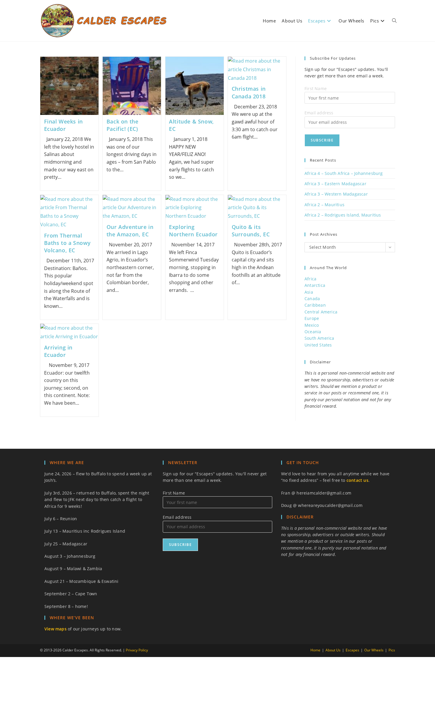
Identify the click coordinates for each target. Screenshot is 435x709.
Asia (308, 292)
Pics (392, 650)
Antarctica (314, 285)
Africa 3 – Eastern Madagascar (335, 183)
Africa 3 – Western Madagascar (336, 194)
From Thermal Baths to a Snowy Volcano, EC (67, 243)
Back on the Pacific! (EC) (122, 125)
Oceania (312, 331)
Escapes (352, 650)
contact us (357, 480)
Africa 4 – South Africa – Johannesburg (343, 173)
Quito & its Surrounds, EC (251, 230)
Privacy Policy (137, 650)
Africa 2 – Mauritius (324, 204)
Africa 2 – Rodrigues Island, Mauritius (342, 215)
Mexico (311, 325)
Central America (320, 312)
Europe (311, 318)
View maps (55, 629)
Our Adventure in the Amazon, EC (130, 230)
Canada (312, 298)
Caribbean (315, 305)
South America (319, 338)
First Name (315, 88)
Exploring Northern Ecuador (193, 230)
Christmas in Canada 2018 (249, 92)
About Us (333, 650)
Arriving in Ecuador (58, 351)
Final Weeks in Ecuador (63, 125)
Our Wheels (374, 650)
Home (315, 650)
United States (318, 345)
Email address (319, 113)
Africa (310, 279)
